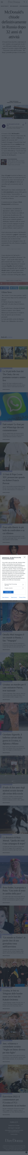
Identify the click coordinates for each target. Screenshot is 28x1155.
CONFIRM (8, 592)
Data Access (14, 597)
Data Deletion (5, 597)
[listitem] (14, 585)
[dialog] (14, 577)
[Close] (25, 557)
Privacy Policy (22, 597)
